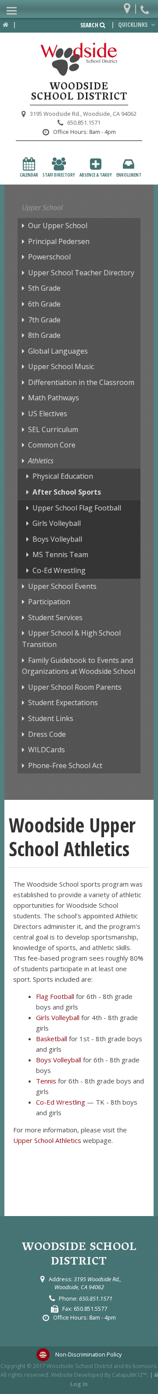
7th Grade (44, 320)
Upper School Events (62, 586)
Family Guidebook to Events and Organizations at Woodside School (78, 666)
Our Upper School (57, 225)
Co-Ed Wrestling (59, 570)
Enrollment (128, 175)
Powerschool (49, 257)
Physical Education (62, 476)
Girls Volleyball (56, 523)
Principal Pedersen (59, 241)
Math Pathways (53, 398)
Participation (49, 601)
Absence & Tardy (95, 175)
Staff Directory (59, 175)
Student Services (55, 617)
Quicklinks (133, 25)
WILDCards (46, 749)
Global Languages (58, 351)
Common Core (51, 445)
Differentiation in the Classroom (81, 382)
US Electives (47, 413)
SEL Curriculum (53, 429)
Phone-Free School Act (65, 765)
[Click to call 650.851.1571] (145, 6)
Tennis (46, 1080)
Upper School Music (61, 366)
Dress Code (47, 734)
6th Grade (44, 304)
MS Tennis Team (60, 554)
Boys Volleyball (57, 539)
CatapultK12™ (129, 1375)
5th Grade (44, 288)
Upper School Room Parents (75, 687)
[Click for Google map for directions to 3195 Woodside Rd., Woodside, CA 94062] (129, 6)
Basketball (51, 1038)
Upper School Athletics (47, 1140)
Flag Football (55, 996)
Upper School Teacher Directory (81, 272)
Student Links (50, 718)
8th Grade (44, 335)
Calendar (29, 175)
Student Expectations (63, 702)
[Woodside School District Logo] (79, 59)
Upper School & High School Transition (71, 638)
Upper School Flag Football (76, 508)
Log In (79, 1384)
